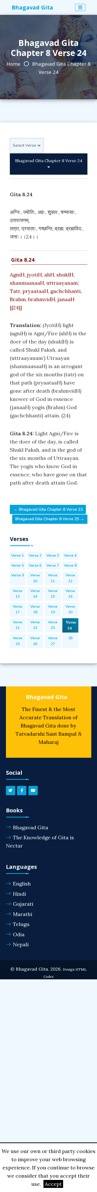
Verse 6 (35, 565)
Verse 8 (70, 565)
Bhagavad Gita (30, 827)
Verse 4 (70, 555)
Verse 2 (35, 555)
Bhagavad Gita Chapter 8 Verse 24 (48, 160)
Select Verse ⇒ (27, 145)
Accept (53, 1184)
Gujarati (23, 904)
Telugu (21, 924)
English (22, 883)
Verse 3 (52, 555)
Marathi (22, 914)
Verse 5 (17, 565)
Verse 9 (17, 575)
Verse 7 (52, 565)
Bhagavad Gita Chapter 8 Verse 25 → (49, 518)
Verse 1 (17, 555)
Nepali (21, 944)
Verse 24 (71, 625)
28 (70, 638)
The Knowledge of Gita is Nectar (40, 841)
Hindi (19, 894)
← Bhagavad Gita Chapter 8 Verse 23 (48, 509)
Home (13, 64)
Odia (19, 934)
